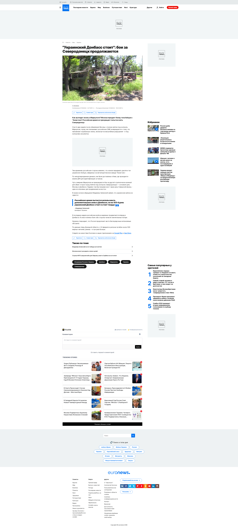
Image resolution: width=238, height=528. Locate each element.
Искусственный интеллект (114, 460)
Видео (74, 503)
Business (106, 7)
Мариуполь (114, 262)
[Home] (63, 42)
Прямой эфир (172, 7)
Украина (79, 42)
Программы (76, 505)
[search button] (122, 2)
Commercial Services (110, 485)
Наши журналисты (78, 508)
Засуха (130, 460)
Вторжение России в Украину (84, 262)
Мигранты (118, 456)
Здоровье (128, 451)
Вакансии (107, 504)
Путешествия (117, 7)
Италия (107, 456)
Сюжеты (75, 479)
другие (106, 479)
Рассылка (125, 491)
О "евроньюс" (108, 482)
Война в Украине (121, 447)
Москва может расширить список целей (85, 251)
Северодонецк (79, 266)
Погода (90, 487)
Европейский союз (113, 451)
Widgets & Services (94, 500)
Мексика (130, 456)
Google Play (118, 233)
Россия (134, 447)
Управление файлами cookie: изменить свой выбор (111, 515)
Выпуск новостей (93, 485)
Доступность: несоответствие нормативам (109, 508)
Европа (92, 7)
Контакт (106, 501)
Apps (90, 497)
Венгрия (139, 451)
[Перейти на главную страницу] (65, 7)
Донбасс (102, 262)
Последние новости (80, 7)
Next (126, 7)
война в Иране (106, 447)
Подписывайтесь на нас (130, 480)
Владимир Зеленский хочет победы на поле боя (87, 247)
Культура (133, 7)
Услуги (90, 479)
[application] (102, 78)
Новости (68, 42)
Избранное (154, 122)
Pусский (63, 2)
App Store (127, 233)
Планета (75, 490)
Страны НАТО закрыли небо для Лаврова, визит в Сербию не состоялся (94, 255)
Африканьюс (92, 502)
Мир (99, 7)
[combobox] (132, 2)
